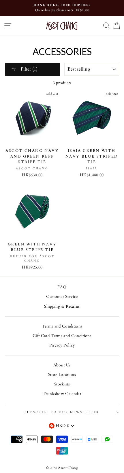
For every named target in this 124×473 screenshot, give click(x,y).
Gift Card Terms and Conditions (62, 335)
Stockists (62, 384)
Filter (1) (28, 69)
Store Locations (62, 374)
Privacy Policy (62, 345)
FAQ (61, 287)
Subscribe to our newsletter (62, 412)
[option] (62, 8)
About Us (62, 365)
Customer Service (62, 296)
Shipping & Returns (62, 306)
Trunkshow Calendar (62, 393)
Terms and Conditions (62, 326)
